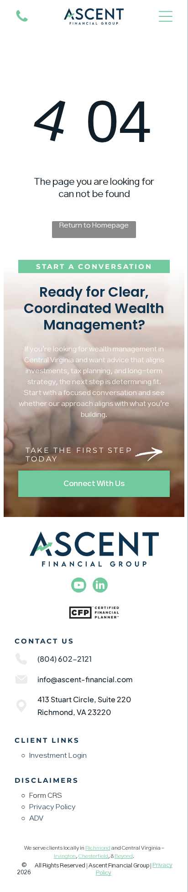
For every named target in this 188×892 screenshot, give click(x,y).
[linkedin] (100, 586)
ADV (36, 818)
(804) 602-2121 (64, 659)
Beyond (124, 856)
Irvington (65, 856)
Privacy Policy (52, 807)
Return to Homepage (94, 225)
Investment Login (58, 755)
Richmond (97, 848)
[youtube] (78, 586)
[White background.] (22, 21)
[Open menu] (165, 16)
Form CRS (45, 795)
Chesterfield (93, 856)
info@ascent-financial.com (85, 679)
